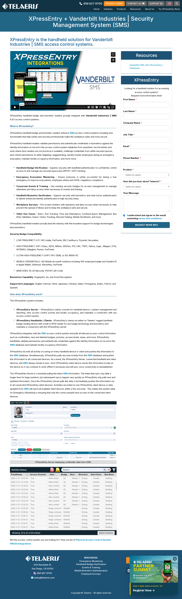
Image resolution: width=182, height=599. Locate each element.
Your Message (131, 193)
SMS (72, 133)
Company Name (131, 123)
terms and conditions (150, 218)
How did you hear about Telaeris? (141, 181)
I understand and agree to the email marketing (146, 217)
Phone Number (131, 158)
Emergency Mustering (91, 561)
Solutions (108, 9)
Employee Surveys (91, 573)
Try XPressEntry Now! (169, 9)
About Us (149, 9)
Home (97, 9)
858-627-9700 (44, 573)
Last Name (129, 111)
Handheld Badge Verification (91, 564)
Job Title (128, 134)
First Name (129, 99)
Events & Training (91, 567)
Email (126, 146)
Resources (135, 9)
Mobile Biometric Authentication (91, 570)
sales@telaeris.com (44, 577)
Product (127, 169)
